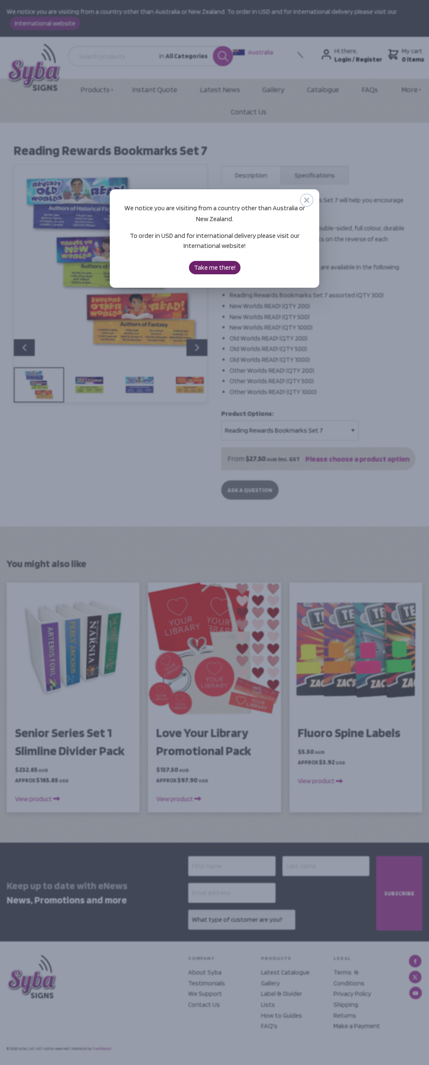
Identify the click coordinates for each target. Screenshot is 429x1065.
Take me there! (214, 267)
